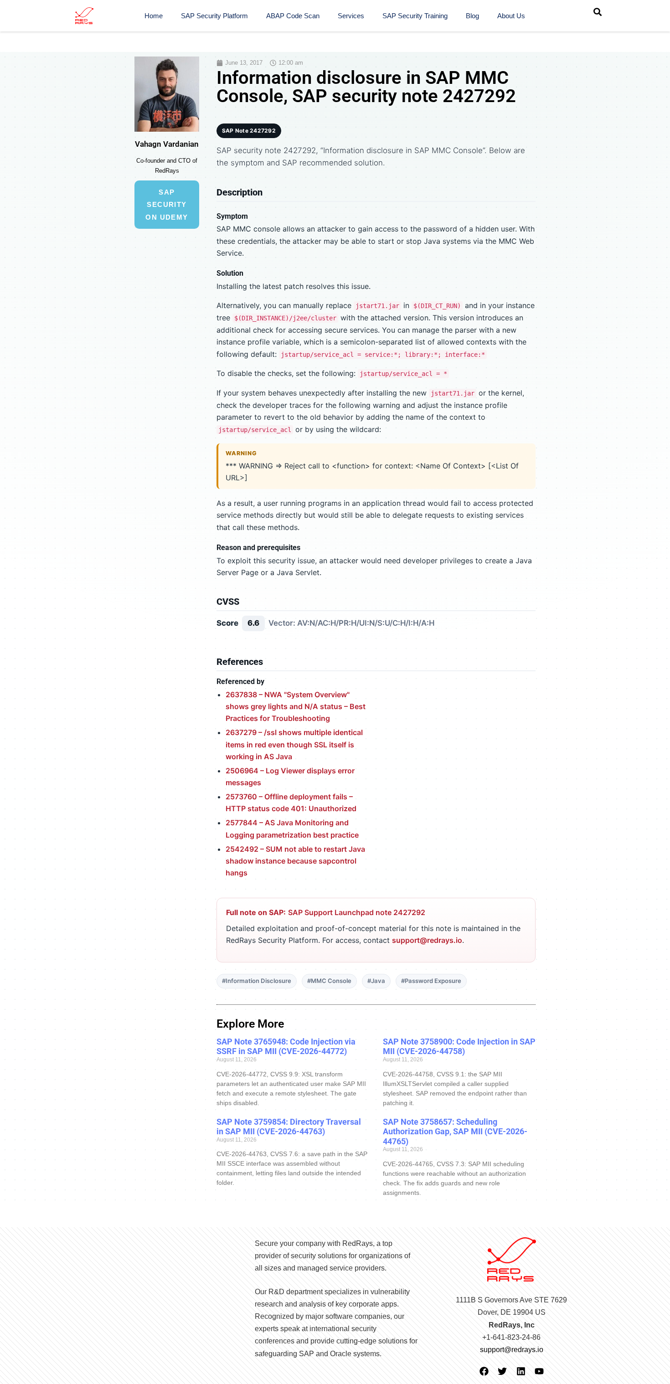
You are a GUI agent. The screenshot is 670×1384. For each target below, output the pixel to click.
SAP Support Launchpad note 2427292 (356, 912)
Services (351, 16)
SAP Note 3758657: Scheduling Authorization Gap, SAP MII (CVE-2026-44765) (455, 1131)
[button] (597, 12)
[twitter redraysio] (502, 1371)
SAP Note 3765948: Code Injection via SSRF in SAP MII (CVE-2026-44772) (286, 1046)
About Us (511, 16)
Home (153, 16)
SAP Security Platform (214, 16)
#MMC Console (329, 980)
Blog (472, 16)
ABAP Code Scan (293, 16)
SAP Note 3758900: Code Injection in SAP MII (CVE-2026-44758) (459, 1046)
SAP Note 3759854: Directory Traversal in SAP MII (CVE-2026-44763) (288, 1127)
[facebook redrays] (484, 1371)
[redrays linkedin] (521, 1371)
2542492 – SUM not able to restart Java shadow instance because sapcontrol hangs (295, 861)
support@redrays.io (427, 940)
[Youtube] (539, 1371)
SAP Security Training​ (415, 16)
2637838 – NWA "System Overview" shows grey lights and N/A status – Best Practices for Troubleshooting (296, 706)
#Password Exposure (431, 980)
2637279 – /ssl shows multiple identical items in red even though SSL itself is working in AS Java (294, 744)
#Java (376, 980)
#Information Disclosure (256, 980)
